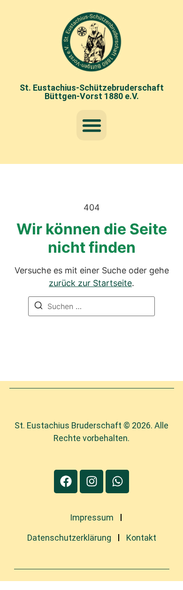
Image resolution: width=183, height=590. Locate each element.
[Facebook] (65, 481)
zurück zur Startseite (90, 283)
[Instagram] (91, 481)
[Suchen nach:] (91, 306)
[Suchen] (38, 307)
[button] (91, 125)
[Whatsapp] (117, 481)
